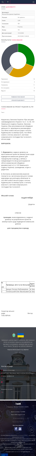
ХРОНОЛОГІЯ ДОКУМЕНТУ (18, 100)
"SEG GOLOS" (17, 451)
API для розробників (18, 418)
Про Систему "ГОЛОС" (17, 421)
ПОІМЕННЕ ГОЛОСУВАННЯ (18, 97)
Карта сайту (18, 359)
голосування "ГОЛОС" (23, 435)
